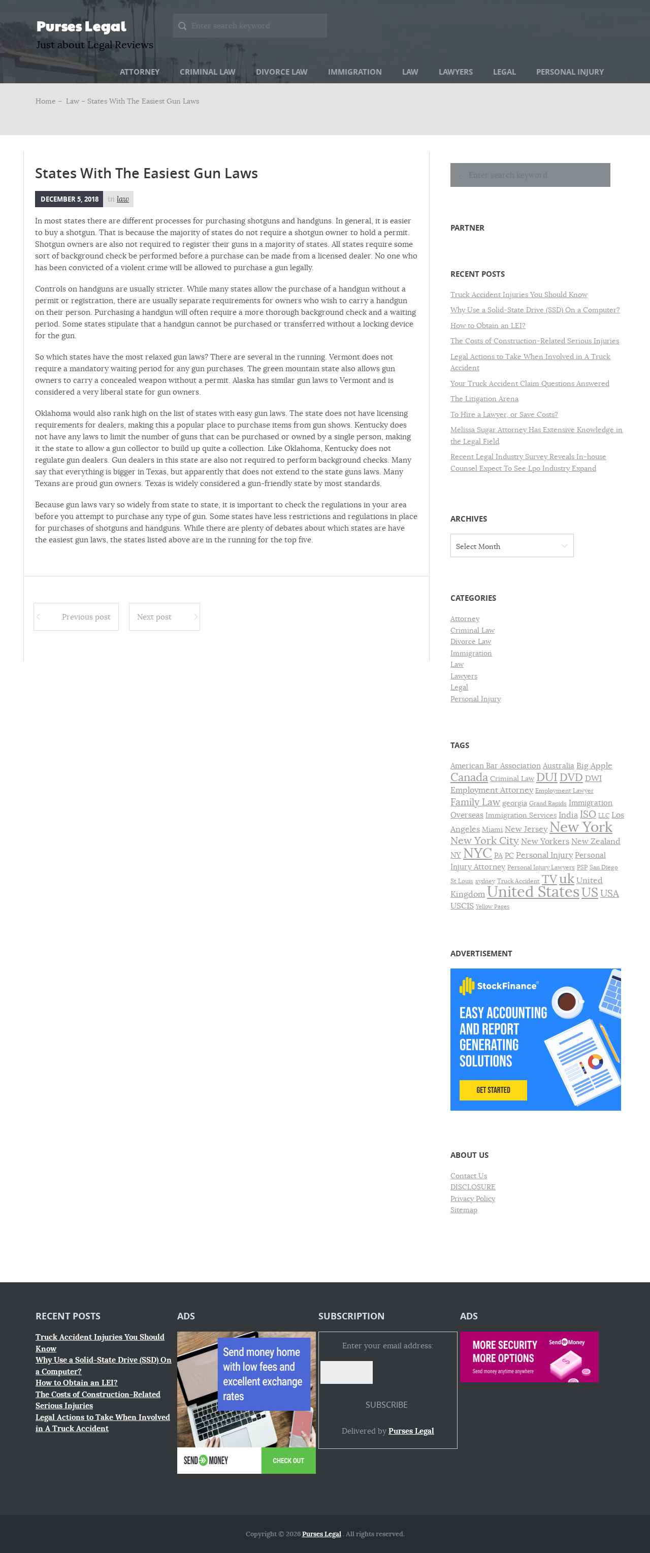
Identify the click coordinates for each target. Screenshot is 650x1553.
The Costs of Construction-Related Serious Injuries (534, 340)
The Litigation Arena (484, 398)
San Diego (604, 867)
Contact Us (468, 1175)
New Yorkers (545, 841)
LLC (603, 816)
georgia (514, 803)
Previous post (86, 617)
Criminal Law (208, 72)
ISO (588, 814)
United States (533, 892)
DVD (571, 777)
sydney (485, 881)
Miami (492, 829)
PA (498, 855)
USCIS (462, 906)
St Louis (461, 881)
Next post (154, 617)
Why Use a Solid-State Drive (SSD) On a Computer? (535, 309)
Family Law (475, 802)
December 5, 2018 (70, 199)
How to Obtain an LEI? (488, 325)
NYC (477, 853)
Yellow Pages (492, 906)
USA (609, 893)
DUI (547, 777)
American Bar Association (495, 765)
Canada (469, 777)
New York (580, 827)
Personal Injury (570, 72)
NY (455, 855)
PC (509, 855)
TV (549, 879)
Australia (558, 765)
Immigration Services (521, 815)
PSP (582, 867)
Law (410, 72)
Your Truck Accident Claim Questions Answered (529, 383)
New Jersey (526, 829)
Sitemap (463, 1209)
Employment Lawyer (564, 791)
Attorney (139, 72)
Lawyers (456, 72)
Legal (504, 72)
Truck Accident (518, 881)
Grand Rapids (548, 803)
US (589, 892)
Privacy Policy (472, 1198)
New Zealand (596, 841)
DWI (593, 778)
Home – (50, 101)
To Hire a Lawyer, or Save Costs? (504, 414)
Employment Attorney (491, 790)
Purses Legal (81, 25)
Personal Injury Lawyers (541, 867)
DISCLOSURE (473, 1186)
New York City (484, 840)
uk (566, 878)
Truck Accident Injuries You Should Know (519, 294)
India (568, 815)
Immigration (355, 72)
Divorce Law (282, 72)
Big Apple (594, 765)
